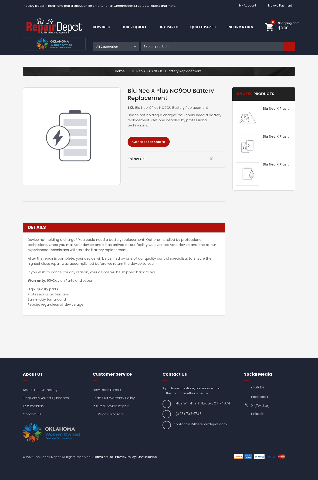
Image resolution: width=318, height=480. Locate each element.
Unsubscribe (147, 457)
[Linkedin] (200, 158)
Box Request (135, 27)
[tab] (124, 227)
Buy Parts (169, 27)
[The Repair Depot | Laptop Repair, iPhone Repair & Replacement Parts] (54, 26)
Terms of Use (103, 457)
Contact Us (32, 414)
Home (120, 71)
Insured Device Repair (111, 406)
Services (102, 27)
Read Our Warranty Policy (114, 398)
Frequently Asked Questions (46, 398)
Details (37, 227)
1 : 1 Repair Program (108, 414)
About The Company (40, 389)
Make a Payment (280, 5)
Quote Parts (203, 27)
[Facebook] (223, 158)
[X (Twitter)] (212, 160)
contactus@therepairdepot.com (200, 424)
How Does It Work (107, 389)
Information (240, 27)
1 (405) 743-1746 (188, 413)
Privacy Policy (125, 457)
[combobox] (218, 46)
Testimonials (33, 406)
